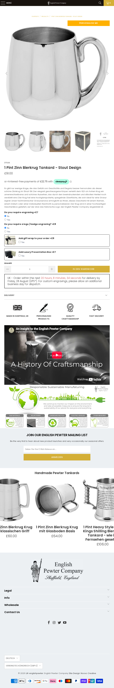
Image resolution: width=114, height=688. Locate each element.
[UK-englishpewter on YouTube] (65, 623)
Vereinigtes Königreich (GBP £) (22, 665)
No (8, 216)
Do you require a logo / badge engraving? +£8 (30, 224)
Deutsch (10, 658)
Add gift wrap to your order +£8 (36, 238)
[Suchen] (100, 3)
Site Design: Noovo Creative (82, 673)
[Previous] (6, 73)
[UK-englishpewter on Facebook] (49, 623)
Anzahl (8, 263)
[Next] (107, 73)
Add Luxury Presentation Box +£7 (37, 252)
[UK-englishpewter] (57, 3)
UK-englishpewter (34, 673)
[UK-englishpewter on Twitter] (59, 623)
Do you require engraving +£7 (21, 212)
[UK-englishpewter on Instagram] (54, 623)
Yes (8, 219)
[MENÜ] (1, 3)
